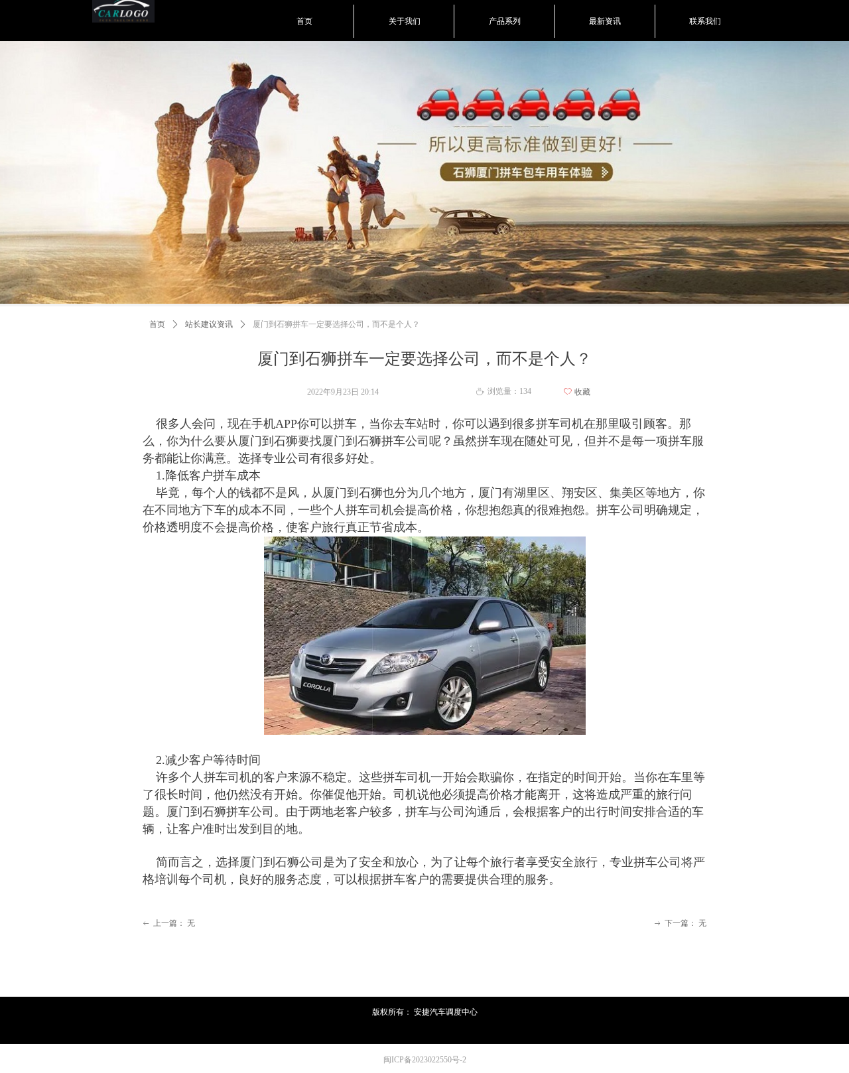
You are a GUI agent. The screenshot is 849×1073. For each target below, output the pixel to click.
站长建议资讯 (209, 324)
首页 (157, 324)
